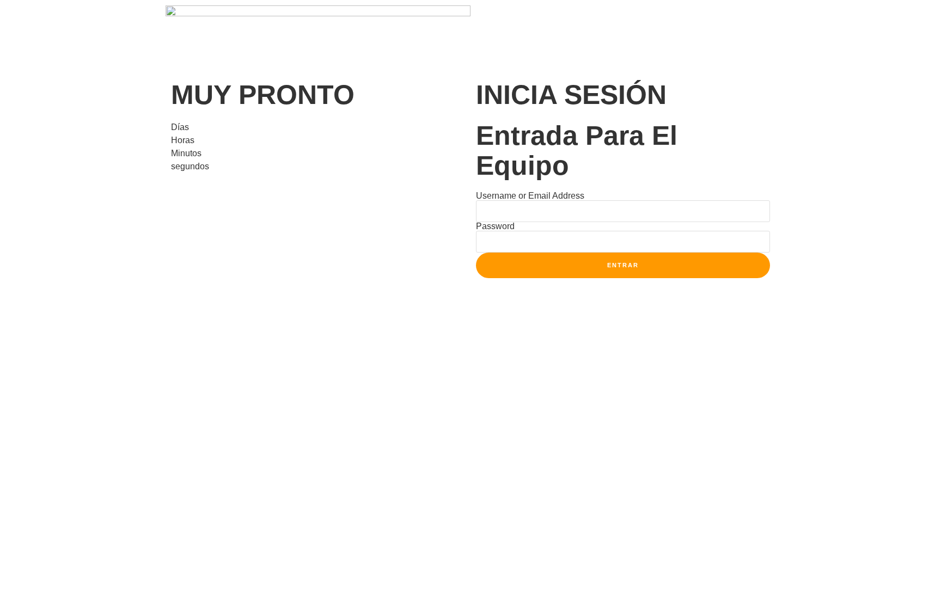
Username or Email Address (530, 196)
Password (495, 226)
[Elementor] (484, 19)
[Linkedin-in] (513, 19)
